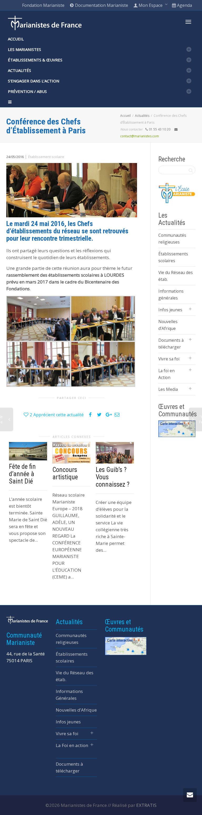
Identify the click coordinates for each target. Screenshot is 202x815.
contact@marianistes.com (139, 136)
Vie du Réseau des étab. (175, 276)
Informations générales (171, 294)
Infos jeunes (170, 310)
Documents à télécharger (171, 343)
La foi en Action (166, 374)
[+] (28, 451)
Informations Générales (69, 694)
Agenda (184, 5)
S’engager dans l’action (33, 80)
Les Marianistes (24, 49)
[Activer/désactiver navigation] (188, 21)
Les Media (168, 389)
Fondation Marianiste (43, 5)
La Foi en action (72, 745)
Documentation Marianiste (101, 5)
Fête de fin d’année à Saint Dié (22, 474)
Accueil (16, 38)
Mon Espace (151, 5)
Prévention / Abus (27, 91)
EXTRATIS (146, 805)
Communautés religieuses (172, 238)
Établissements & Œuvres (35, 59)
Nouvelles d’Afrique (168, 325)
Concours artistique (65, 473)
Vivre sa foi (168, 359)
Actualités (19, 70)
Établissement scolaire (46, 156)
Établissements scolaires (173, 257)
